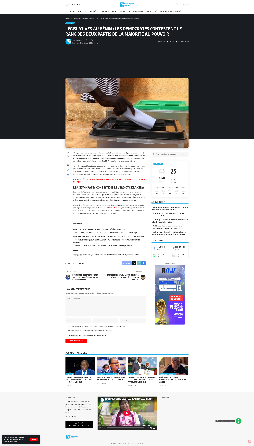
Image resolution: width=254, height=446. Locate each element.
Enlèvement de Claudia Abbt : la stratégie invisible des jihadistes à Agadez (173, 379)
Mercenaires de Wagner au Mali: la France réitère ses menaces (100, 229)
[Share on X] (170, 41)
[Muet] (151, 428)
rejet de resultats (132, 255)
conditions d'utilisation (10, 441)
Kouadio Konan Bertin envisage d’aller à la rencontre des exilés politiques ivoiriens (79, 379)
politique (70, 23)
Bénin (85, 255)
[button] (34, 439)
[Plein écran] (154, 428)
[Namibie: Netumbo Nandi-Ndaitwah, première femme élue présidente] (111, 366)
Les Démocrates (118, 255)
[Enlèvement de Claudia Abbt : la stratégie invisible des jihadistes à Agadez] (174, 366)
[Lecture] (100, 428)
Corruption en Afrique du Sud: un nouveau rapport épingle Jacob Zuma (104, 246)
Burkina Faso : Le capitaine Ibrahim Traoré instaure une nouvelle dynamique (106, 233)
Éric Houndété (115, 208)
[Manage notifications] (249, 441)
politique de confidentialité (12, 439)
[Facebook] (70, 4)
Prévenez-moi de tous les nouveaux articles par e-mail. (87, 335)
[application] (127, 413)
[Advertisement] (127, 61)
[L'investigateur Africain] (127, 4)
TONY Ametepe (77, 40)
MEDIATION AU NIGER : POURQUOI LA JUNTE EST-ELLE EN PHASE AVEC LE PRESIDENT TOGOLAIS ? (110, 236)
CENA (89, 255)
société (171, 374)
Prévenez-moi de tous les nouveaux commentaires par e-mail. (90, 331)
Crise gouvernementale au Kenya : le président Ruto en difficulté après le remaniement (142, 379)
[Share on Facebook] (167, 41)
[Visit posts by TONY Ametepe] (68, 42)
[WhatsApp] (79, 4)
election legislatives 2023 (102, 255)
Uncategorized (112, 374)
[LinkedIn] (75, 4)
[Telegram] (77, 4)
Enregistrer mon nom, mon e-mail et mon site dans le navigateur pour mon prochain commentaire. (97, 326)
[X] (72, 4)
